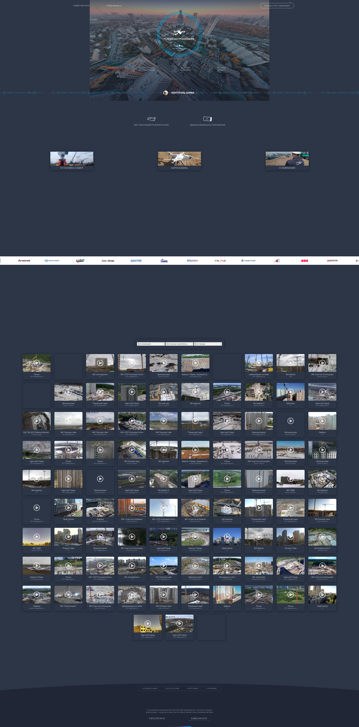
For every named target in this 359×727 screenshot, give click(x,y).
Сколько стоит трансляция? (277, 5)
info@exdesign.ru (114, 5)
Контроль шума (172, 688)
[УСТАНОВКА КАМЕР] (71, 159)
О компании (211, 688)
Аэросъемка (192, 688)
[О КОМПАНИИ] (287, 159)
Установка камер (150, 688)
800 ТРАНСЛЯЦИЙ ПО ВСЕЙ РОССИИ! (151, 125)
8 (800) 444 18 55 (81, 5)
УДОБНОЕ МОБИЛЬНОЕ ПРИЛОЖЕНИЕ (207, 125)
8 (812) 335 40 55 (157, 718)
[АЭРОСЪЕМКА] (179, 159)
